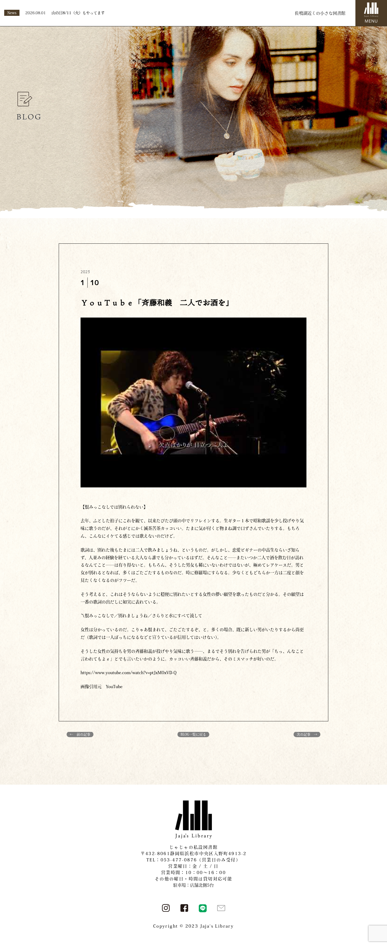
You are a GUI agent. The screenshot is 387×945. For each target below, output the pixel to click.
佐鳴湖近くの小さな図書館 (320, 13)
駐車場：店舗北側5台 (193, 885)
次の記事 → (307, 734)
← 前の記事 (80, 734)
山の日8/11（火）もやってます (78, 13)
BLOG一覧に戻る (193, 734)
